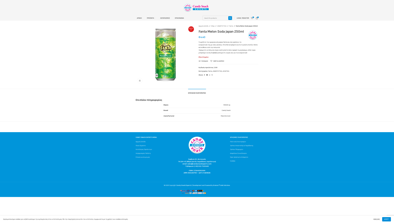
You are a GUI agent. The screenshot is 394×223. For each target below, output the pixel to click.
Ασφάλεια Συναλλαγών (238, 153)
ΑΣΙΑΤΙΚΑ (226, 71)
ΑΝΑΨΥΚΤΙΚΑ (222, 26)
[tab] (197, 92)
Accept (386, 219)
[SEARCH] (230, 18)
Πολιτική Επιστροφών (238, 142)
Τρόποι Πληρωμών (236, 149)
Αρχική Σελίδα (141, 142)
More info (377, 219)
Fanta (231, 26)
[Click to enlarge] (139, 80)
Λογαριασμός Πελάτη (143, 153)
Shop (213, 26)
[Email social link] (207, 75)
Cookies (232, 161)
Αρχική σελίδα (203, 26)
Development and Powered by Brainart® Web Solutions (211, 185)
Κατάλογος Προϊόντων (144, 149)
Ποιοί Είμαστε (141, 146)
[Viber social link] (212, 75)
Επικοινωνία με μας (143, 157)
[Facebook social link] (204, 75)
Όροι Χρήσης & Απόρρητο (239, 157)
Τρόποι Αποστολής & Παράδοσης (241, 146)
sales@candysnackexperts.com (199, 164)
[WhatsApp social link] (209, 75)
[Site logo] (197, 8)
